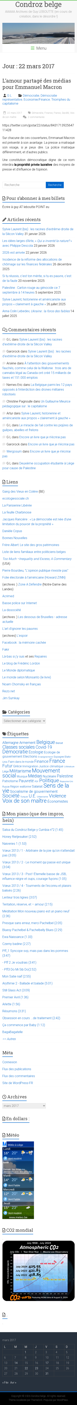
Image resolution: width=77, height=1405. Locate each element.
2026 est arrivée (13, 252)
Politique (49, 780)
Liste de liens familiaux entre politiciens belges (34, 552)
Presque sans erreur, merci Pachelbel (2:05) (32, 923)
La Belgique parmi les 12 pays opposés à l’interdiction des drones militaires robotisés (37, 389)
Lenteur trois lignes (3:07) (19, 897)
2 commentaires (36, 117)
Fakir (5, 649)
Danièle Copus (12, 531)
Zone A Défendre (30, 584)
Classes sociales (18, 747)
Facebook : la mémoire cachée (24, 642)
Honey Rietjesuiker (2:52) (19, 837)
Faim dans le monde (21, 761)
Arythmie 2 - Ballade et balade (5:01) (27, 983)
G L (9, 95)
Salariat (37, 786)
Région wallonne (20, 786)
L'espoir (22, 635)
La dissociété (11, 610)
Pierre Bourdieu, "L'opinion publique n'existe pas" (35, 570)
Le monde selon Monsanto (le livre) (26, 677)
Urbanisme (42, 796)
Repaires (41, 656)
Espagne (59, 756)
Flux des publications (16, 1069)
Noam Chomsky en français (21, 684)
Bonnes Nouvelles (14, 538)
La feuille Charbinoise (16, 512)
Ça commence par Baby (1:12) (23, 1025)
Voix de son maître (24, 800)
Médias (35, 776)
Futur (7, 765)
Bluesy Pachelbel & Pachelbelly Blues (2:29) (32, 930)
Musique (22, 776)
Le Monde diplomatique (18, 670)
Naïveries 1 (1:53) (14, 844)
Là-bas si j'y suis (13, 656)
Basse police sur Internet (19, 603)
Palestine (65, 776)
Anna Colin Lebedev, (36, 311)
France (57, 113)
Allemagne (10, 743)
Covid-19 (44, 747)
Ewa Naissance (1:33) (17, 937)
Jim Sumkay (11, 698)
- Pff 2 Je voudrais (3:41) (19, 962)
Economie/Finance (37, 99)
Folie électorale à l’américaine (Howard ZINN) (34, 577)
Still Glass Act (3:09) (16, 990)
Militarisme (20, 771)
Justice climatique (51, 766)
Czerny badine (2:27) (16, 944)
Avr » (13, 1382)
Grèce (17, 766)
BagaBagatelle (12, 1032)
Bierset (59, 743)
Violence (57, 796)
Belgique (45, 742)
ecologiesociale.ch (15, 498)
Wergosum (14, 451)
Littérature (69, 766)
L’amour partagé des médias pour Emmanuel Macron (36, 83)
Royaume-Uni (66, 781)
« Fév (5, 1382)
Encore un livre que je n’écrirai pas (42, 437)
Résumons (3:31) (14, 1011)
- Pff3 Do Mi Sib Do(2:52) (19, 969)
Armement (27, 743)
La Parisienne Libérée (17, 505)
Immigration (30, 766)
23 (36, 1368)
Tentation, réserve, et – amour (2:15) (27, 904)
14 (16, 1363)
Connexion (9, 1062)
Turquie (24, 796)
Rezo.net (8, 691)
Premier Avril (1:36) (15, 997)
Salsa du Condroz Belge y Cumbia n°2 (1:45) (32, 830)
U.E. (32, 796)
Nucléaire (49, 776)
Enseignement (45, 757)
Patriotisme (10, 781)
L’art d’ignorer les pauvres (20, 629)
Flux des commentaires (18, 1076)
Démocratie (31, 95)
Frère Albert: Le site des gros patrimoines (30, 545)
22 (26, 1368)
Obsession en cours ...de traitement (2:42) (31, 1018)
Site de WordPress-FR (17, 1083)
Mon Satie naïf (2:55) (16, 976)
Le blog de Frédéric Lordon (21, 663)
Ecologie (36, 752)
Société (65, 113)
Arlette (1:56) (11, 1004)
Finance (48, 113)
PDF (36, 781)
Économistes (57, 801)
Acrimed (8, 596)
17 (47, 1363)
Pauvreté (26, 781)
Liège (5, 771)
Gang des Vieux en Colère (20, 491)
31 (47, 1373)
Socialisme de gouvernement (34, 791)
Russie (5, 786)
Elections (30, 756)
